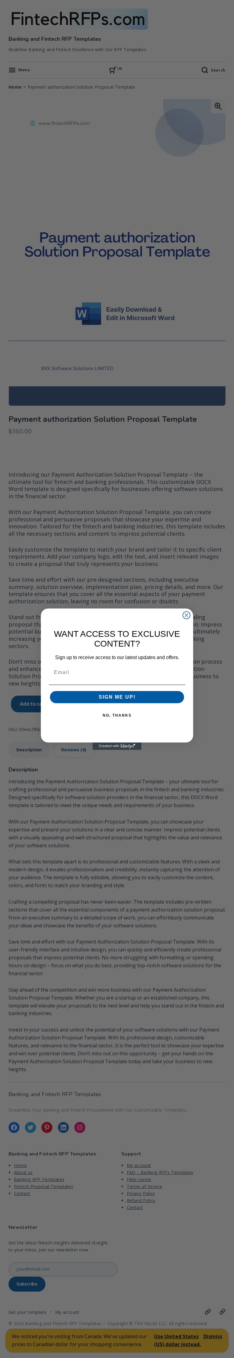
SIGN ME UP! (117, 697)
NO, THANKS (117, 715)
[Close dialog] (186, 615)
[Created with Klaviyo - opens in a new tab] (117, 746)
